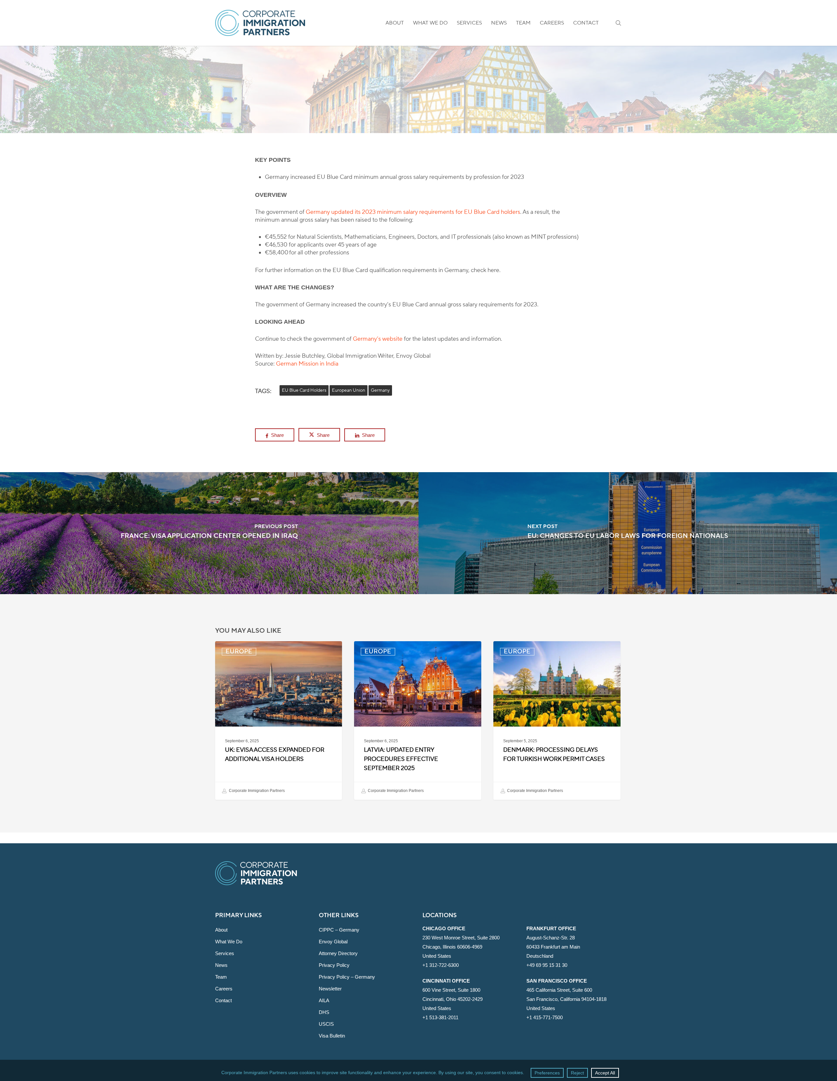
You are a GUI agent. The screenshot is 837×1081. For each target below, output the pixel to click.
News (221, 965)
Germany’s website (377, 339)
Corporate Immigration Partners (256, 790)
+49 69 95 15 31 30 (546, 965)
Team (221, 977)
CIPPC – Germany (339, 930)
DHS (324, 1012)
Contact (223, 1000)
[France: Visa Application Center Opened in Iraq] (209, 533)
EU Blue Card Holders (304, 390)
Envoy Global (333, 941)
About (221, 930)
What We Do (228, 941)
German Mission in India (307, 364)
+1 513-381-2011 (440, 1017)
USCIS (326, 1024)
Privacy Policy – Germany (347, 977)
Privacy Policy (334, 965)
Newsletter (330, 988)
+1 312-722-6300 (440, 965)
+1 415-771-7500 (544, 1017)
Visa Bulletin (332, 1035)
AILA (324, 1000)
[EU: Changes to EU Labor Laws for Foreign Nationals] (627, 533)
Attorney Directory (338, 953)
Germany (380, 390)
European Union (348, 390)
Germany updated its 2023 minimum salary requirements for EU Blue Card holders (413, 212)
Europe (418, 129)
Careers (223, 988)
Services (224, 953)
